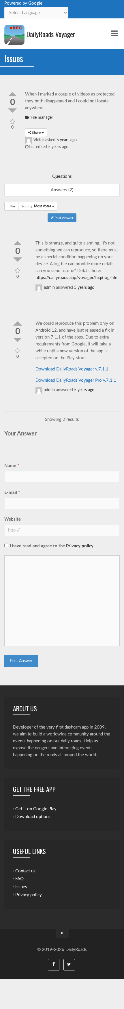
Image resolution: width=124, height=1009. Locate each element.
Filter (11, 206)
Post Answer (63, 217)
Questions (62, 176)
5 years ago (67, 140)
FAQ (19, 879)
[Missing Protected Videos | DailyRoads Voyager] (14, 34)
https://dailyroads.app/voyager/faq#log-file (76, 278)
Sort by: (36, 206)
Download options (32, 817)
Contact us (25, 871)
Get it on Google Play (36, 809)
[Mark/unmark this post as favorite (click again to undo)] (12, 121)
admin (49, 288)
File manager (41, 118)
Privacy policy (79, 546)
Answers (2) (62, 190)
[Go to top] (62, 933)
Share (36, 132)
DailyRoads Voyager (50, 34)
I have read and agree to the (51, 546)
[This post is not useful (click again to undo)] (17, 259)
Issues (21, 887)
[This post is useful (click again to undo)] (12, 94)
